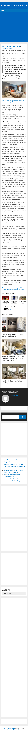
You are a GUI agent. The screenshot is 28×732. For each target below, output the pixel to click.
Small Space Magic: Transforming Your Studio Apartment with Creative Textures (14, 466)
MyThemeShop (17, 729)
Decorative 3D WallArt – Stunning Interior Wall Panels (13, 335)
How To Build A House (14, 5)
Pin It (10, 309)
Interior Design (17, 60)
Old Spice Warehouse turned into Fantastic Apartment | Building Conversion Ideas (13, 358)
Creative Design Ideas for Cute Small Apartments (12, 382)
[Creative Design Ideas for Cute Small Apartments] (14, 371)
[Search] (22, 417)
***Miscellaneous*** (7, 60)
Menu (2, 10)
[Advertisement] (14, 27)
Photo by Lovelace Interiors (10, 100)
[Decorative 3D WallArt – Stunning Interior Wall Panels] (14, 324)
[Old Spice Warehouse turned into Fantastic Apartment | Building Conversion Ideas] (14, 347)
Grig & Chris (6, 58)
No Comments (6, 62)
